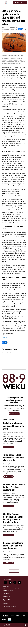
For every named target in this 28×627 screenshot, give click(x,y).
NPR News (5, 337)
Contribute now (14, 414)
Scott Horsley (6, 463)
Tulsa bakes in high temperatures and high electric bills (13, 458)
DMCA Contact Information (9, 606)
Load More (14, 571)
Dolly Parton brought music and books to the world (14, 426)
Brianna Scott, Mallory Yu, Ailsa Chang (11, 525)
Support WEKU (6, 600)
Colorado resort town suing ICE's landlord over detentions (13, 546)
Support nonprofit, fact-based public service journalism (13, 399)
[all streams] (26, 625)
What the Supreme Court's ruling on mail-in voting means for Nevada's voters (13, 518)
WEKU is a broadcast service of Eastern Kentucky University (12, 589)
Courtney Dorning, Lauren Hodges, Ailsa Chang (13, 432)
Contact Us (5, 603)
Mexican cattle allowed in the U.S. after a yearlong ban (14, 487)
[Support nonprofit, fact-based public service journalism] (14, 382)
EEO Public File (6, 596)
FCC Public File (6, 593)
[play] (2, 625)
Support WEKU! (20, 2)
